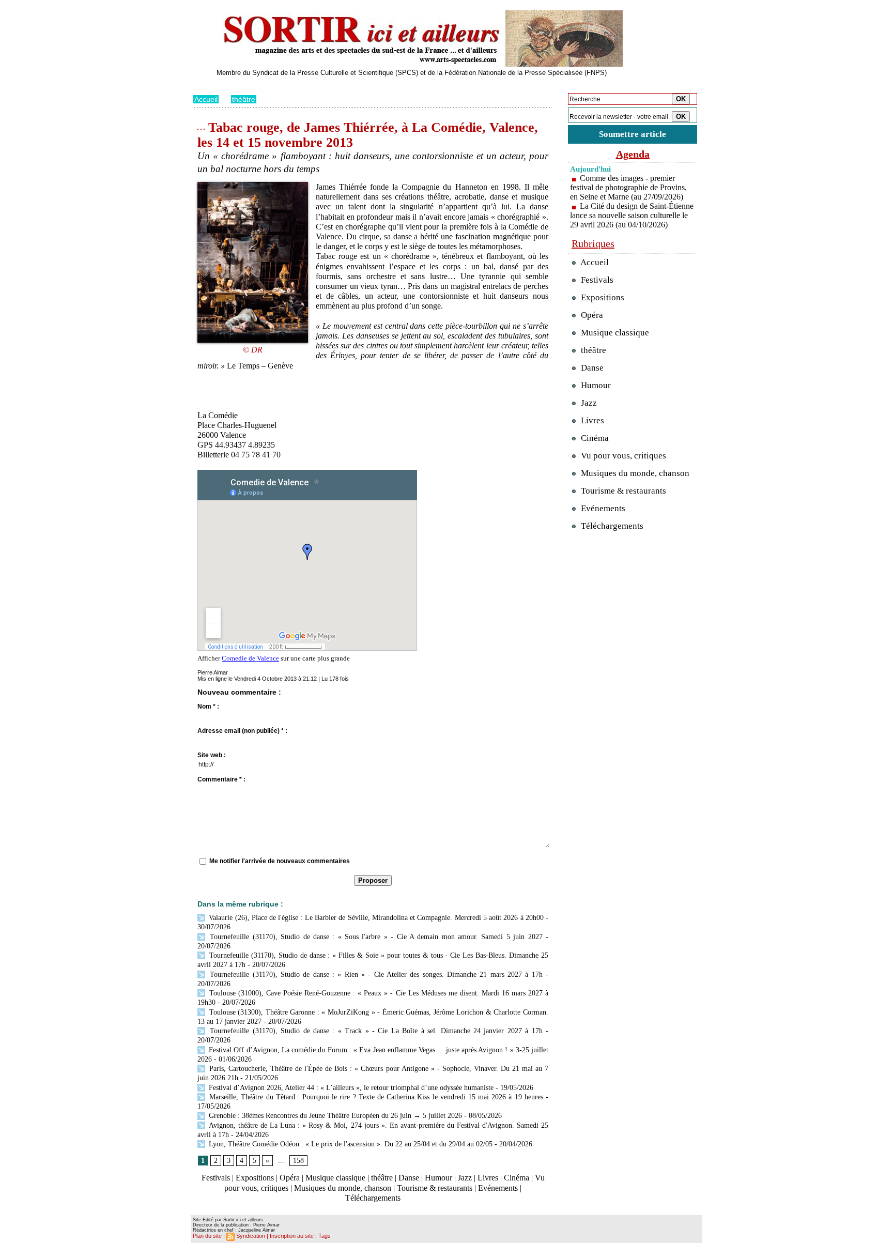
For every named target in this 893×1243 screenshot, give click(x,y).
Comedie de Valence (250, 658)
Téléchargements (373, 1197)
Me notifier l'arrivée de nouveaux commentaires (279, 861)
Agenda (633, 154)
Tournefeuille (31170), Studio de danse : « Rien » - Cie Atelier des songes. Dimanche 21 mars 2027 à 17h (375, 974)
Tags (324, 1236)
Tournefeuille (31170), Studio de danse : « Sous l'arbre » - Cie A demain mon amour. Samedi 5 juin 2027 (375, 937)
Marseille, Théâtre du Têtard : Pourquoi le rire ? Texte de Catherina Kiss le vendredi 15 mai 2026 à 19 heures (375, 1097)
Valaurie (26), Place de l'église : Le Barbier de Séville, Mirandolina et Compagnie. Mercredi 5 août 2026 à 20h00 (375, 918)
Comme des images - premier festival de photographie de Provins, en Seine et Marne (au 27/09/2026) (628, 187)
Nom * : (208, 706)
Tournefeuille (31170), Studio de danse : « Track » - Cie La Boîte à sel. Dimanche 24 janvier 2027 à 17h (375, 1031)
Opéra (290, 1177)
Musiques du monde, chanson (342, 1188)
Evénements (498, 1188)
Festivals (216, 1177)
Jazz (465, 1177)
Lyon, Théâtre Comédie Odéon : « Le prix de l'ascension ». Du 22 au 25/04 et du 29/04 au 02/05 (349, 1144)
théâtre (243, 99)
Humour (438, 1177)
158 (298, 1160)
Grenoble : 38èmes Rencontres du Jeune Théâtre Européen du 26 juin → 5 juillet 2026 (334, 1115)
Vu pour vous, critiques (622, 456)
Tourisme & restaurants (434, 1188)
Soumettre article (632, 134)
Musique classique (335, 1177)
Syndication (250, 1236)
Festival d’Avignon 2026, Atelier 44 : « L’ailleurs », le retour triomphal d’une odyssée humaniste (350, 1088)
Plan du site (207, 1236)
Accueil (206, 99)
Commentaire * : (221, 779)
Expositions (255, 1177)
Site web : (211, 755)
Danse (408, 1177)
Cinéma (516, 1177)
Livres (488, 1177)
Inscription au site (292, 1236)
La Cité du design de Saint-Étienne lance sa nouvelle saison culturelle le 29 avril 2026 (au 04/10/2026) (632, 215)
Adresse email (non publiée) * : (242, 730)
